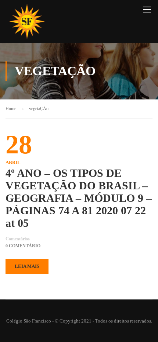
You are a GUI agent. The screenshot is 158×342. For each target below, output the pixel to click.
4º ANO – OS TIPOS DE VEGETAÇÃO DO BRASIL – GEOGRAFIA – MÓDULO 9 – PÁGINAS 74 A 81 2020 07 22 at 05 (79, 198)
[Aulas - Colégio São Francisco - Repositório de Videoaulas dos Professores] (27, 23)
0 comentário (23, 245)
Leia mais (27, 266)
